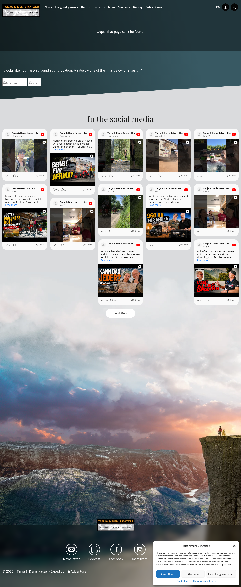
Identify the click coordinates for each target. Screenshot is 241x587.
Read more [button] (59, 149)
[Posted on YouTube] (42, 134)
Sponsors (124, 7)
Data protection (200, 581)
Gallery (137, 7)
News (48, 7)
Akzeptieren (168, 574)
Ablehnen (193, 574)
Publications (154, 7)
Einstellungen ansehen (221, 574)
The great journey (66, 7)
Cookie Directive (184, 581)
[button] (234, 546)
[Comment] (205, 232)
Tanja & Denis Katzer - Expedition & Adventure (51, 571)
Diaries (85, 7)
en (218, 7)
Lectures (99, 7)
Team (111, 7)
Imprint (212, 581)
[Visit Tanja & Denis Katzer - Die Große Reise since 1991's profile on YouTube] (8, 134)
